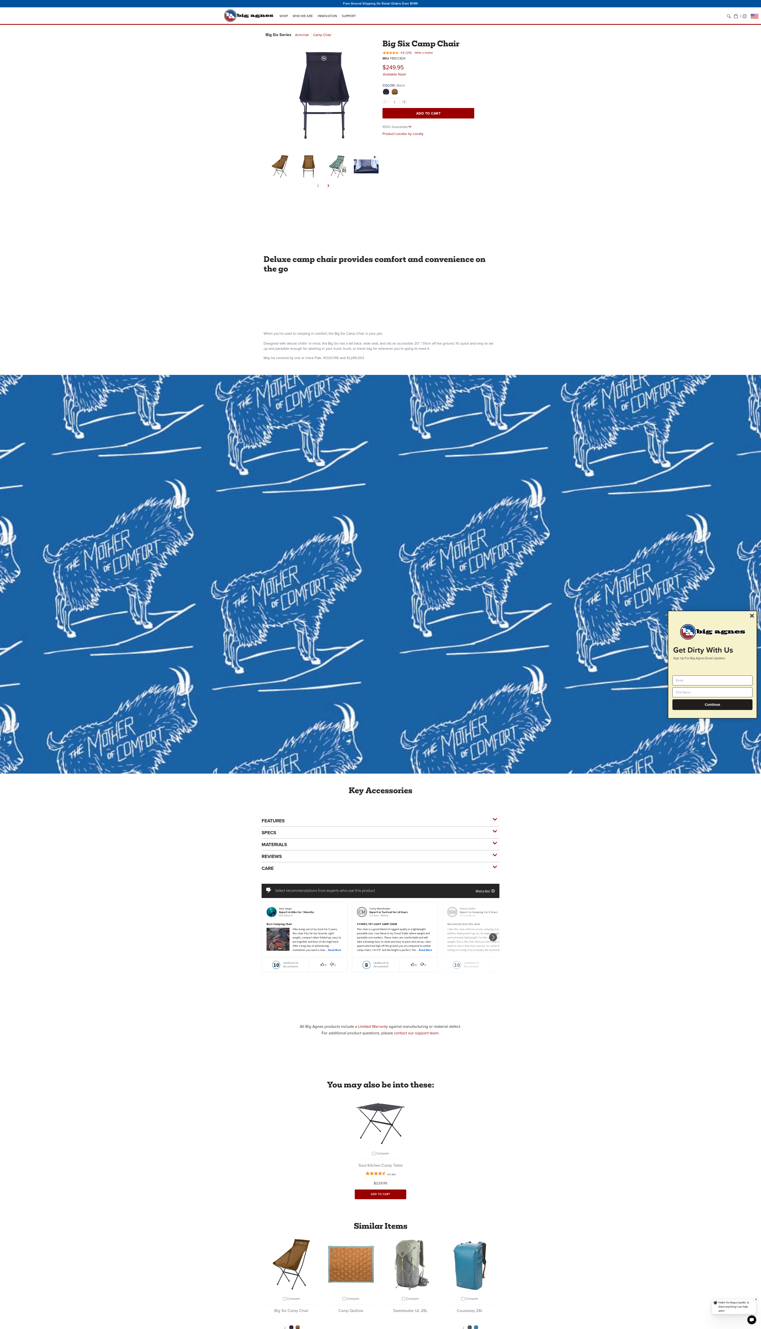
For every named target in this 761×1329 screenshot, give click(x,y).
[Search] (729, 16)
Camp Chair (322, 34)
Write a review (424, 53)
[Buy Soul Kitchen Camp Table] (380, 1121)
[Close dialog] (752, 615)
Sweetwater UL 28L (410, 1311)
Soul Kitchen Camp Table (381, 1165)
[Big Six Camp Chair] (280, 166)
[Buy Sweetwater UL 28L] (410, 1264)
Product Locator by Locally (403, 133)
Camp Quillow (350, 1311)
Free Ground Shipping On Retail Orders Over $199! (380, 3)
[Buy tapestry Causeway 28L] (469, 1264)
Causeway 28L (470, 1311)
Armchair (302, 34)
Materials (274, 844)
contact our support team (416, 1033)
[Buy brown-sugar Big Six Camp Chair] (291, 1264)
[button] (736, 16)
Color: (393, 85)
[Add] (404, 101)
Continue (712, 704)
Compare (382, 1153)
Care (268, 868)
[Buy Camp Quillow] (351, 1264)
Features (273, 820)
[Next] (328, 185)
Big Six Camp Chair (291, 1311)
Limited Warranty (373, 1026)
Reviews (272, 856)
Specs (269, 832)
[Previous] (318, 185)
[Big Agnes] (248, 15)
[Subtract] (384, 101)
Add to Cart (428, 113)
